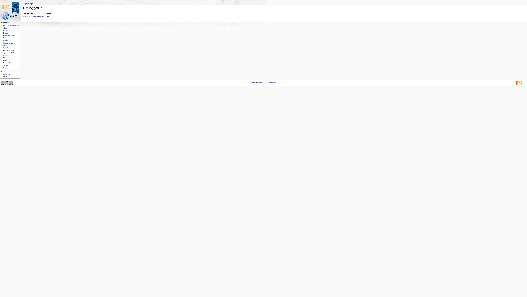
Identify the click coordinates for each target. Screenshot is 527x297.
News (5, 30)
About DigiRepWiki (257, 82)
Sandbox (6, 65)
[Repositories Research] (10, 10)
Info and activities (9, 35)
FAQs (5, 58)
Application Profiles (9, 53)
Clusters (6, 40)
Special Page (28, 4)
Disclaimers (272, 82)
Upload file (6, 74)
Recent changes (8, 63)
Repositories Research (40, 17)
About (5, 28)
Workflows (6, 48)
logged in (37, 13)
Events (5, 33)
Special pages (8, 76)
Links (5, 60)
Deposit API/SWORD (10, 50)
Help (4, 68)
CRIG (5, 55)
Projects (6, 38)
